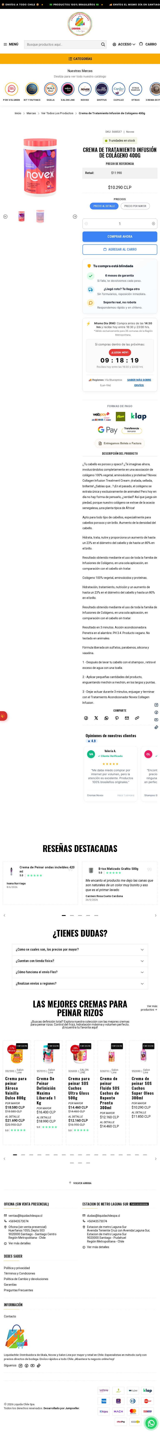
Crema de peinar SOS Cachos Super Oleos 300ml (143, 1088)
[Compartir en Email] (126, 718)
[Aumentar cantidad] (153, 224)
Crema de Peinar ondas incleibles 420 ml (47, 869)
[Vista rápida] (24, 1057)
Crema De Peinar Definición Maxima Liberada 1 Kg (46, 1090)
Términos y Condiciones (19, 1273)
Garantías (10, 1284)
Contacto (10, 1316)
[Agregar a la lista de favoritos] (24, 1048)
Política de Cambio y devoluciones (26, 1279)
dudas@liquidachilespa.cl (103, 1215)
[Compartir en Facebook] (86, 718)
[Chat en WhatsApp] (151, 1423)
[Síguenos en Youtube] (32, 1365)
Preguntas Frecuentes (18, 1290)
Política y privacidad (17, 1268)
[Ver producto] (12, 871)
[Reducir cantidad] (86, 224)
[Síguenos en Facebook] (26, 1365)
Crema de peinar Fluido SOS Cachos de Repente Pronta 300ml (110, 1093)
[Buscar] (103, 44)
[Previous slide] (6, 217)
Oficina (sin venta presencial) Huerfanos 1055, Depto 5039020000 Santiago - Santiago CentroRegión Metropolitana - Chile (32, 1232)
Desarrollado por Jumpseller (61, 1408)
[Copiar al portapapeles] (137, 718)
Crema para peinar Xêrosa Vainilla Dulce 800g (16, 1088)
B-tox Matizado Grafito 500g (118, 869)
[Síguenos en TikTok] (38, 1365)
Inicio (18, 113)
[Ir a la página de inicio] (80, 24)
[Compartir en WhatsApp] (106, 718)
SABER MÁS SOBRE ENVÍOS (139, 382)
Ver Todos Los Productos (57, 113)
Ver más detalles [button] (20, 1243)
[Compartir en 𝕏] (96, 718)
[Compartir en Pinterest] (116, 718)
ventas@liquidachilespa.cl (25, 1215)
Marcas (31, 113)
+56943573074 (19, 1221)
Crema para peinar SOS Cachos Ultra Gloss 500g (79, 1088)
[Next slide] (74, 217)
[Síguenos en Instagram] (20, 1365)
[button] (63, 915)
